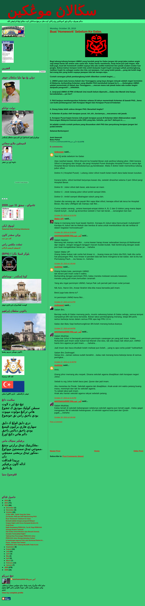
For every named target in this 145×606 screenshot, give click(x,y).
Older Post (138, 451)
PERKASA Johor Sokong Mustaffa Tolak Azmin (22, 544)
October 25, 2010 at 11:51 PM (65, 215)
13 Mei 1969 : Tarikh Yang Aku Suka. (18, 514)
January (9, 565)
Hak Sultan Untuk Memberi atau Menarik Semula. (22, 531)
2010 (7, 505)
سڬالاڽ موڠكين (52, 10)
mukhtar (58, 267)
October (9, 512)
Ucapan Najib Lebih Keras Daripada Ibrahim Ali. (22, 523)
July (8, 551)
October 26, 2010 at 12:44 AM (65, 232)
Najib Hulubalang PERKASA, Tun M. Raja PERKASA (24, 527)
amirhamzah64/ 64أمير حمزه (67, 235)
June (8, 554)
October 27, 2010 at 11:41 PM (65, 398)
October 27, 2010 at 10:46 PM (65, 362)
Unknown (59, 152)
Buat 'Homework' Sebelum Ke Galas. (18, 518)
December (10, 508)
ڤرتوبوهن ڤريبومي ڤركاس (11, 248)
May (8, 556)
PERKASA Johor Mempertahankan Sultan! (20, 538)
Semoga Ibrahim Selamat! (14, 529)
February (9, 563)
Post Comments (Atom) (73, 456)
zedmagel (59, 305)
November (10, 510)
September (10, 547)
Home (97, 451)
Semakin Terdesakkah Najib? (16, 534)
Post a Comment (56, 422)
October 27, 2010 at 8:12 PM (64, 302)
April (8, 558)
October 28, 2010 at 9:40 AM (64, 417)
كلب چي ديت (6, 238)
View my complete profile (12, 593)
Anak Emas (10, 525)
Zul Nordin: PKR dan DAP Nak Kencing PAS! (21, 516)
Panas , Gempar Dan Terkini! (15, 542)
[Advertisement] (65, 435)
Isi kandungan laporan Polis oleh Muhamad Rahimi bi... (25, 540)
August (9, 549)
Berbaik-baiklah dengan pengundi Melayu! (20, 521)
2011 (7, 503)
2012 (7, 500)
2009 (7, 567)
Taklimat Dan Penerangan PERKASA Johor (20, 536)
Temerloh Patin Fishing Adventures (15, 229)
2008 (7, 570)
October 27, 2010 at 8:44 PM (64, 328)
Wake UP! (59, 218)
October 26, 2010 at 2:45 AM (64, 264)
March (8, 560)
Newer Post (55, 451)
